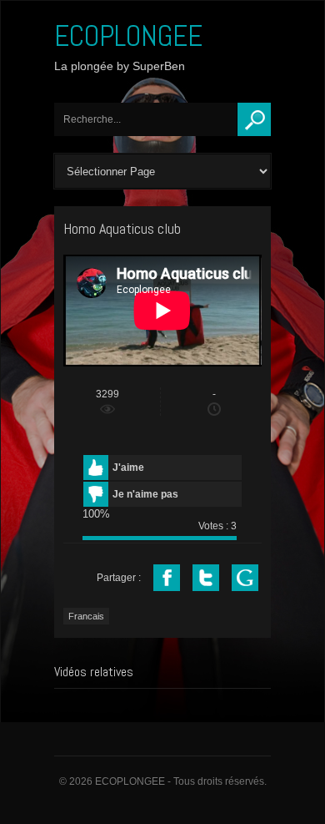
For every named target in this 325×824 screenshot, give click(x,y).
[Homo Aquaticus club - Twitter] (205, 577)
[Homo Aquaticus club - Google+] (245, 577)
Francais (86, 616)
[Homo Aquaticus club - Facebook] (166, 577)
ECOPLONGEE (128, 36)
